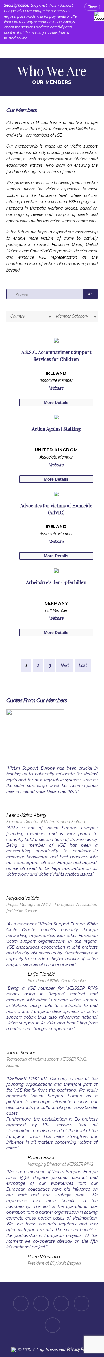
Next (65, 665)
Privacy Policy (79, 1349)
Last (83, 665)
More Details (56, 402)
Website (56, 388)
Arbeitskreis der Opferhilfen (56, 582)
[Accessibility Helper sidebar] (98, 15)
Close (92, 7)
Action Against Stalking (56, 429)
